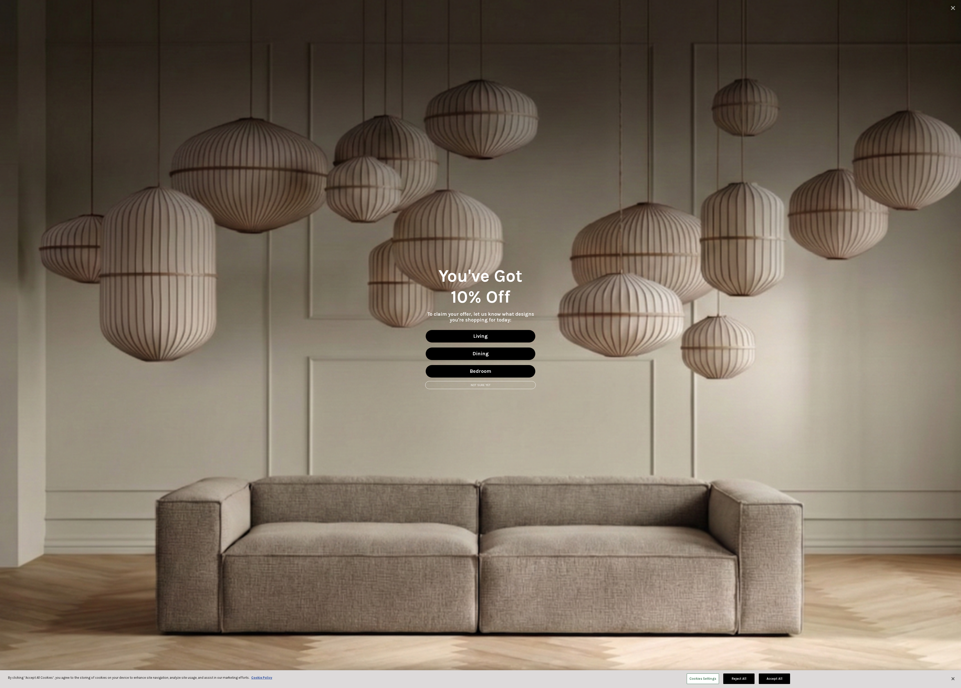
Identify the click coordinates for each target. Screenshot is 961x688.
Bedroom (480, 371)
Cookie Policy (261, 677)
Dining (480, 354)
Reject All (739, 678)
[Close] (952, 678)
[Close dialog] (953, 8)
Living (480, 336)
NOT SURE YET (481, 385)
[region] (480, 679)
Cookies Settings (702, 678)
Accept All (774, 678)
